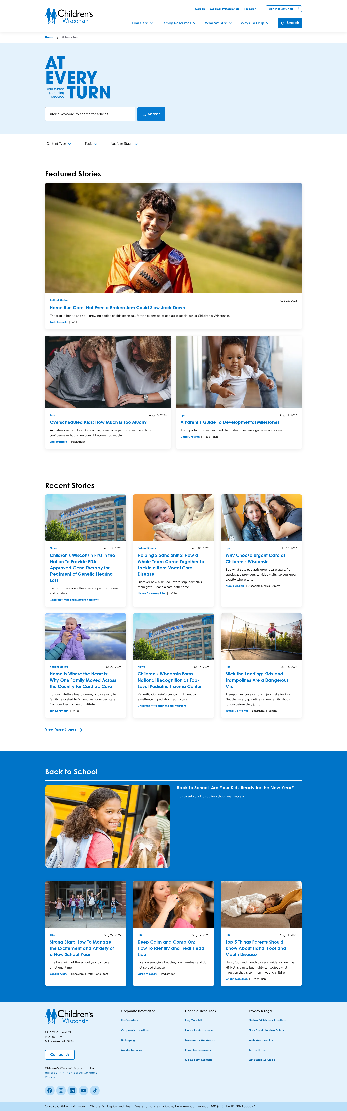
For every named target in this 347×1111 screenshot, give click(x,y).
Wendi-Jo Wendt (237, 710)
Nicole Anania (235, 586)
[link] (200, 9)
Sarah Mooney (147, 974)
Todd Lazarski (58, 322)
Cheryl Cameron (237, 979)
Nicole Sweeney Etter (152, 593)
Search (154, 114)
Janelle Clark (58, 974)
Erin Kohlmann (59, 710)
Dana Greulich (190, 436)
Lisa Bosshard (58, 441)
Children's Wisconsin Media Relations (74, 599)
